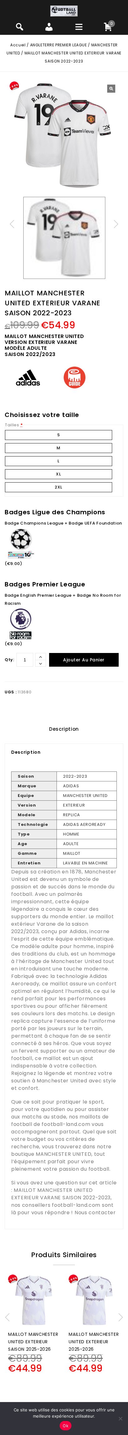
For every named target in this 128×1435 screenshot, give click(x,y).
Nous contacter (95, 1212)
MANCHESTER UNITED (63, 1154)
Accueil (17, 45)
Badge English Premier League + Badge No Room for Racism (63, 599)
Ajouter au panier (84, 660)
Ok (65, 1425)
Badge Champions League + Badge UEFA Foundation (63, 523)
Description (64, 729)
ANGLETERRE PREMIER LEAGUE (58, 45)
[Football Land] (64, 11)
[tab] (64, 729)
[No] (120, 1418)
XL (58, 474)
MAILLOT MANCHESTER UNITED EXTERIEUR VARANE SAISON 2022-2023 (61, 1194)
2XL (58, 487)
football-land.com (66, 1124)
